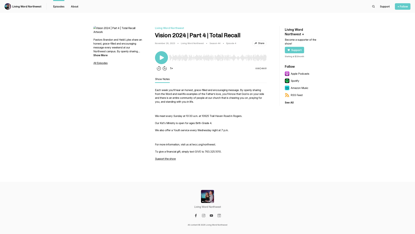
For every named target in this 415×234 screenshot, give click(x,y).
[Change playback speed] (171, 68)
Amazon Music (299, 88)
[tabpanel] (211, 126)
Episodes (58, 6)
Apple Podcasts (300, 73)
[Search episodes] (373, 6)
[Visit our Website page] (219, 215)
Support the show (165, 158)
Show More (100, 55)
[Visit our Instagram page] (203, 215)
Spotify (295, 80)
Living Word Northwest (26, 6)
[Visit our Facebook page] (195, 215)
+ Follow (402, 6)
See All (289, 102)
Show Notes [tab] (162, 79)
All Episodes (100, 63)
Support (296, 50)
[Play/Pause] (161, 57)
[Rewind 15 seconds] (159, 68)
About (74, 6)
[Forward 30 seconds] (164, 68)
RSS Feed (296, 95)
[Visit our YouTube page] (211, 215)
